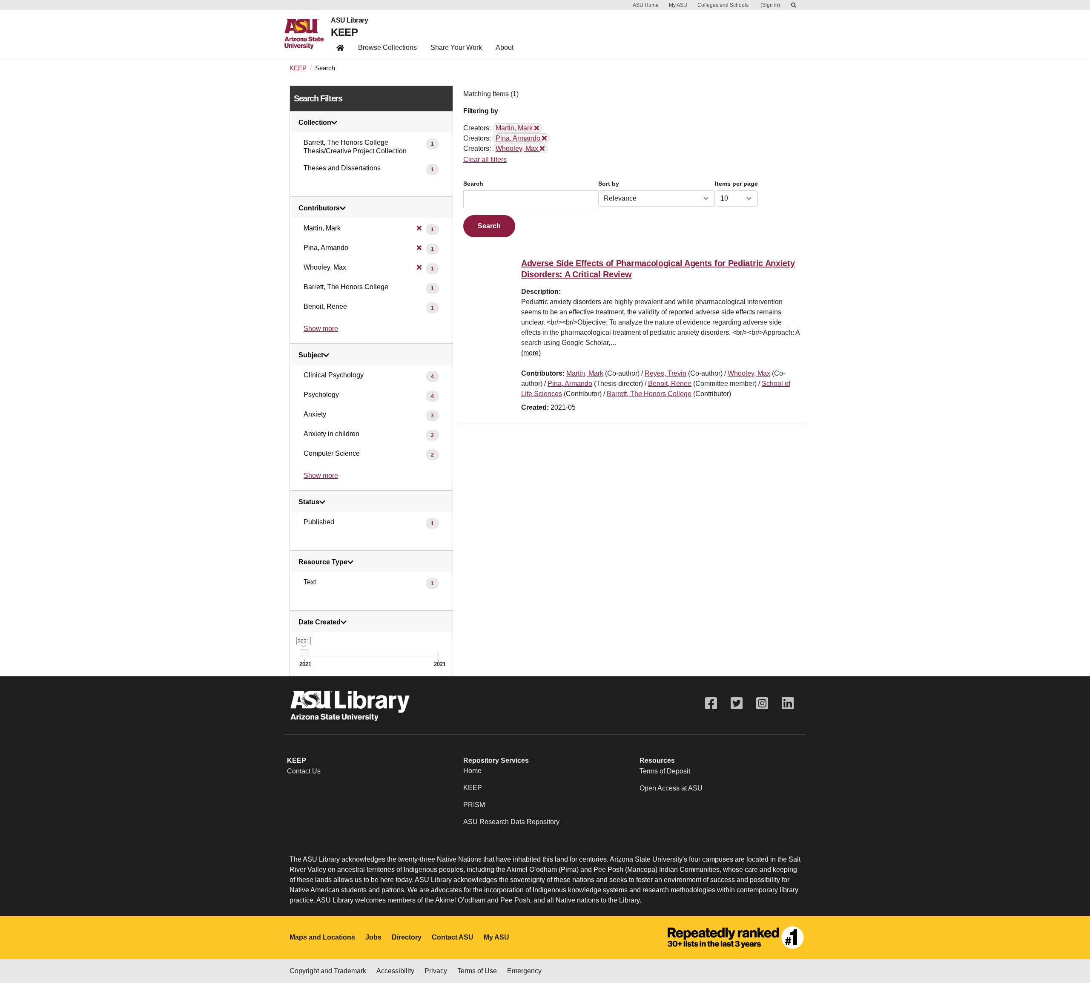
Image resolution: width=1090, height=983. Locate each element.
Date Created (319, 622)
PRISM (474, 804)
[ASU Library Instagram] (762, 703)
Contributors (319, 208)
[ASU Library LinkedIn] (787, 703)
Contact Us (304, 771)
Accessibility (395, 970)
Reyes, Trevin (665, 373)
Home (472, 770)
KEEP (344, 32)
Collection (314, 122)
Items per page (736, 184)
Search (473, 184)
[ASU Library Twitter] (736, 703)
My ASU (678, 5)
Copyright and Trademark (328, 970)
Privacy (436, 970)
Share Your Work (456, 47)
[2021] (304, 653)
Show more (321, 328)
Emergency (524, 970)
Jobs (373, 937)
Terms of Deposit (665, 771)
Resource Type (322, 562)
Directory (407, 937)
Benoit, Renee (669, 383)
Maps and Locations (322, 937)
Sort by (608, 184)
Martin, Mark (584, 373)
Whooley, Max (749, 373)
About (504, 47)
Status (308, 502)
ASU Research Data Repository (511, 821)
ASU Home (646, 5)
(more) (531, 352)
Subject (310, 355)
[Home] (307, 34)
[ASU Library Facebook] (711, 703)
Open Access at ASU (671, 788)
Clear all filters (485, 159)
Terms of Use (477, 970)
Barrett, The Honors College (649, 393)
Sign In (770, 5)
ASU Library (349, 20)
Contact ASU (452, 937)
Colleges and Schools (723, 5)
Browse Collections (387, 47)
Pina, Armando (570, 383)
